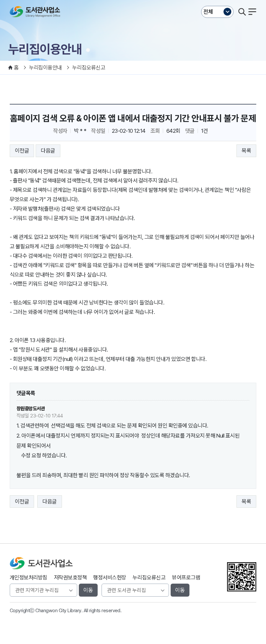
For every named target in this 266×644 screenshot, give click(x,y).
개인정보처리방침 (28, 577)
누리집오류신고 (149, 577)
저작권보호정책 (70, 577)
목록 (246, 150)
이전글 (22, 150)
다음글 (48, 150)
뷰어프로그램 (186, 577)
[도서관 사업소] (36, 11)
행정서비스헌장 (109, 577)
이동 (88, 590)
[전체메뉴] (252, 12)
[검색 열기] (242, 12)
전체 (208, 11)
